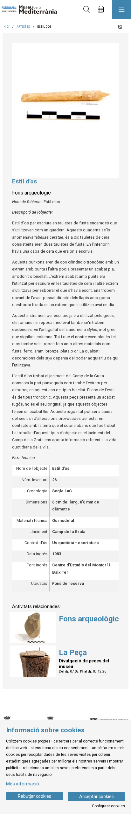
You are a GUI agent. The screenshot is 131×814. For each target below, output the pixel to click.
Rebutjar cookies (34, 796)
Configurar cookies (108, 806)
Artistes (23, 26)
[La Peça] (33, 660)
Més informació (22, 784)
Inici (6, 26)
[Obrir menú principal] (121, 9)
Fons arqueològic (89, 618)
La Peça (73, 652)
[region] (65, 110)
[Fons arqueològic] (33, 627)
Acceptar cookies (96, 796)
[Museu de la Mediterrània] (28, 9)
